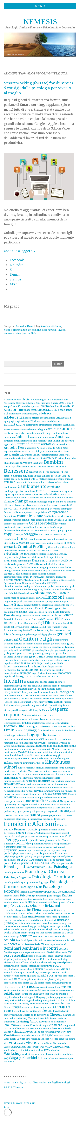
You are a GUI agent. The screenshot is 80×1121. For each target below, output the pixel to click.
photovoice (23, 840)
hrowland (26, 670)
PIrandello (9, 844)
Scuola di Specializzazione (31, 940)
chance (9, 501)
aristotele (47, 444)
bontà (32, 479)
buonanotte (22, 482)
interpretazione (12, 695)
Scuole (70, 940)
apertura (69, 441)
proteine (39, 860)
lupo (52, 739)
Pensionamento (57, 829)
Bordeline (41, 479)
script (16, 936)
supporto (38, 993)
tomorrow (55, 1018)
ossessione (50, 804)
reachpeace (59, 899)
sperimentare (54, 972)
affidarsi (44, 418)
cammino (43, 491)
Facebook (39, 612)
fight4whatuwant (29, 623)
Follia (7, 626)
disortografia (12, 573)
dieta (30, 564)
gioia (23, 647)
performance (54, 833)
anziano (60, 441)
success (51, 990)
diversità (52, 583)
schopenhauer (36, 933)
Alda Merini (54, 421)
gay (45, 634)
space (23, 972)
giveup (53, 650)
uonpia (40, 1028)
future (7, 634)
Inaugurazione (26, 676)
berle (40, 472)
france (64, 627)
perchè (20, 832)
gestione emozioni (32, 643)
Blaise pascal (10, 479)
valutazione (20, 1031)
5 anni (14, 406)
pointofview (23, 843)
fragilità (56, 627)
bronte (60, 479)
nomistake (42, 787)
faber (30, 612)
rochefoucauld (22, 923)
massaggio (68, 749)
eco (32, 593)
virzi (6, 1043)
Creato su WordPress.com (20, 1102)
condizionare (28, 520)
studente (55, 987)
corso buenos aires (38, 539)
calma (58, 482)
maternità (36, 752)
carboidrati (49, 494)
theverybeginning (13, 1015)
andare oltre (39, 433)
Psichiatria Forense (51, 863)
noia (25, 787)
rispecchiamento (20, 920)
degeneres (9, 557)
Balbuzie (14, 463)
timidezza (14, 1018)
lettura (58, 723)
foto (49, 627)
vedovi (67, 1032)
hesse (60, 663)
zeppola (69, 1058)
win (67, 1046)
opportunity (10, 804)
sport (51, 975)
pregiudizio (10, 850)
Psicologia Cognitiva (17, 877)
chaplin (51, 502)
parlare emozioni (61, 807)
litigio (51, 730)
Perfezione (41, 833)
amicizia (54, 429)
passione (18, 815)
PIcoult (65, 840)
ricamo (21, 913)
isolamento (57, 698)
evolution (9, 612)
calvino (65, 482)
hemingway (50, 663)
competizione (41, 512)
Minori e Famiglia (15, 1082)
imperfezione (39, 673)
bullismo (9, 482)
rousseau (9, 926)
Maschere (57, 749)
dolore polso (47, 586)
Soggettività (45, 966)
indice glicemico (56, 682)
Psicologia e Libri (30, 887)
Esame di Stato (13, 604)
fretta (26, 630)
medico (22, 755)
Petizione (59, 836)
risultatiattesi (36, 920)
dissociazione (39, 574)
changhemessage (38, 502)
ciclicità (68, 505)
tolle (47, 1018)
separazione (31, 952)
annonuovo (49, 437)
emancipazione (28, 598)
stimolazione (10, 983)
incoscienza (41, 682)
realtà (28, 902)
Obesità (72, 794)
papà (27, 807)
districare (52, 574)
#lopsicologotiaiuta (15, 329)
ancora (14, 433)
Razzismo (48, 899)
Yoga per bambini (23, 1058)
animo (33, 437)
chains (69, 497)
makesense (27, 743)
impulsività (9, 676)
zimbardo (9, 1061)
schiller (25, 933)
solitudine (39, 969)
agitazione (22, 421)
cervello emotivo (56, 497)
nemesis (40, 22)
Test (45, 1011)
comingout (66, 509)
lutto (58, 739)
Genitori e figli (35, 639)
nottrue (30, 791)
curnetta (56, 550)
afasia (28, 418)
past (26, 815)
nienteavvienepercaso (31, 784)
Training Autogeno (30, 1021)
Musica (23, 774)
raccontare (18, 899)
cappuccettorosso (20, 494)
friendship (43, 630)
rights (16, 917)
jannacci (8, 702)
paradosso (46, 807)
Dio (18, 567)
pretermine (49, 853)
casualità (8, 497)
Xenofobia (67, 1054)
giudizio (16, 650)
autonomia (64, 455)
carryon (60, 494)
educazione (42, 593)
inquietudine (48, 688)
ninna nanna (60, 784)
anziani (52, 441)
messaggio (55, 755)
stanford (8, 979)
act (6, 413)
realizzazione (17, 902)
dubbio (19, 593)
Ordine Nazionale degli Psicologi (50, 1082)
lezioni (65, 723)
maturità (67, 752)
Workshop (13, 1053)
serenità (42, 952)
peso (27, 836)
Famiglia (9, 615)
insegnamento (12, 692)
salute (66, 926)
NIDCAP (15, 784)
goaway (71, 650)
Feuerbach (37, 619)
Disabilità (33, 567)
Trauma (9, 1025)
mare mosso (38, 749)
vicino (67, 1035)
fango (19, 615)
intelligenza (67, 692)
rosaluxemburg (58, 923)
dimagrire (10, 567)
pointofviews (39, 844)
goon (45, 653)
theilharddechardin (59, 1011)
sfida (38, 956)
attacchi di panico (38, 451)
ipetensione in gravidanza (17, 698)
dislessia (70, 570)
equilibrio (54, 601)
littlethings (9, 735)
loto (36, 739)
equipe (63, 601)
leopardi (31, 723)
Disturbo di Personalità (34, 583)
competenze (26, 512)
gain (22, 634)
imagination (58, 670)
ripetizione (63, 917)
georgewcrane (60, 640)
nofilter (18, 787)
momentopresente (54, 768)
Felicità (68, 615)
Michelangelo (62, 758)
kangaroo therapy (26, 705)
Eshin (27, 605)
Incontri (13, 681)
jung (50, 701)
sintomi (8, 962)
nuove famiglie (24, 794)
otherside (62, 804)
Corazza (41, 534)
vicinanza (58, 1035)
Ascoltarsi (42, 448)
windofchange (11, 1050)
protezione (49, 860)
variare (60, 1032)
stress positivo (43, 987)
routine (18, 926)
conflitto (59, 519)
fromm (54, 630)
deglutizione (23, 557)
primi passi (31, 856)
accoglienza (65, 409)
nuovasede (70, 791)
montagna (70, 768)
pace (7, 807)
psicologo (51, 891)
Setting (31, 956)
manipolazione (11, 749)
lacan (44, 715)
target (47, 1000)
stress (29, 986)
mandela (52, 745)
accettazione (47, 410)
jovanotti (36, 702)
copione (68, 530)
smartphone (64, 962)
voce (38, 1043)
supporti (27, 994)
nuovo (48, 793)
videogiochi (10, 1039)
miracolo (22, 768)
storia (26, 983)
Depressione (41, 560)
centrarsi (34, 497)
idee (41, 670)
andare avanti (26, 433)
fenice (21, 619)
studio (16, 990)
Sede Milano (41, 944)
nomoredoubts (56, 787)
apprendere (10, 444)
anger (50, 433)
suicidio (9, 993)
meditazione (33, 755)
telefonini (43, 1003)
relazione (37, 906)
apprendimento (29, 444)
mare (28, 749)
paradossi (35, 807)
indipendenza (24, 686)
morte (15, 771)
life (21, 726)
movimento (64, 771)
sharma (59, 956)
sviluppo (54, 994)
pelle (53, 819)
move (54, 771)
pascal (53, 811)
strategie (8, 987)
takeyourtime (11, 1000)
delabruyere (37, 557)
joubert (27, 702)
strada (67, 983)
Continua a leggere (20, 251)
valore (7, 1031)
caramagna (36, 494)
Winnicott (30, 1050)
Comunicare (10, 516)
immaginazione (12, 673)
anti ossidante (40, 441)
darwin (53, 554)
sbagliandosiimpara (35, 929)
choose (54, 505)
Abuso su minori (15, 410)
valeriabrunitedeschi (60, 1028)
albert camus (41, 421)
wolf (43, 1050)
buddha (69, 479)
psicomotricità (66, 891)
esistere (35, 604)
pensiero (43, 829)
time (6, 1018)
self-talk (62, 944)
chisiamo (71, 502)
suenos (70, 990)
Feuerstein (48, 619)
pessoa (34, 836)
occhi (30, 797)
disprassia (26, 574)
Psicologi (48, 867)
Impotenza (64, 673)
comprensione (58, 512)
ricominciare (61, 913)
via (40, 1035)
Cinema (15, 508)
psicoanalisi (67, 863)
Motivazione (35, 771)
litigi (45, 730)
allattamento (32, 425)
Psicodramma (34, 866)
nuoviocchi (38, 794)
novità (38, 790)
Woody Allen (53, 1050)
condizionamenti (12, 520)
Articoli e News (25, 326)
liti (41, 730)
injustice (22, 689)
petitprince (48, 836)
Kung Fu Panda (40, 710)
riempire (8, 917)
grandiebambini (12, 657)
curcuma (46, 550)
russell (25, 926)
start (17, 979)
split (29, 976)
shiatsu (67, 956)
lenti (24, 723)
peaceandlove (35, 819)
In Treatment (27, 695)
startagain (25, 979)
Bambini (53, 462)
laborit (37, 715)
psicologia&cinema (14, 872)
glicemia (61, 650)
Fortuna (34, 627)
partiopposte (36, 811)
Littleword (21, 735)
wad (19, 1047)
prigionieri (18, 856)
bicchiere (17, 476)
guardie (65, 660)
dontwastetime (51, 589)
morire (7, 771)
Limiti (9, 730)
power (39, 847)
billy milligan (29, 476)
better (65, 472)
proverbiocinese (12, 863)
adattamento (15, 413)
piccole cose (37, 840)
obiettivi (10, 797)
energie (44, 601)
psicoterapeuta (11, 896)
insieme (45, 692)
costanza (13, 543)
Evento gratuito (55, 608)
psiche (25, 863)
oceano (55, 797)
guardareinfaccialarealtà (32, 660)
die (24, 564)
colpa (48, 509)
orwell (34, 804)
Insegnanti (27, 692)
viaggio (47, 1035)
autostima (28, 458)
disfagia (8, 570)
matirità (46, 752)
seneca (63, 948)
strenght (18, 987)
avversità (39, 458)
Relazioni (52, 906)
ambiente (31, 429)
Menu (40, 6)
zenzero (60, 1058)
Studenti (66, 986)
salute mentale (11, 929)
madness (66, 739)
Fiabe (59, 619)
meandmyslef (11, 755)
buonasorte (35, 482)
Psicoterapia (28, 895)
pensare (61, 819)
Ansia (60, 436)
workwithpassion (31, 1054)
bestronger (56, 472)
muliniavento (10, 774)
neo (21, 778)
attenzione (34, 329)
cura (39, 550)
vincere (21, 1038)
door (62, 589)
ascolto (51, 448)
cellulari (25, 497)
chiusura (8, 505)
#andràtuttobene (51, 326)
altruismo (58, 425)
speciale (31, 972)
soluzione (50, 969)
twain (22, 1028)
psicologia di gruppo (38, 882)
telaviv (34, 1003)
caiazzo (51, 482)
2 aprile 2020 (57, 403)
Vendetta (10, 1035)
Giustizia (26, 650)
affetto (35, 418)
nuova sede (10, 794)
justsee (67, 702)
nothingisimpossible (14, 791)
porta (55, 844)
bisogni (41, 475)
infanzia (47, 686)
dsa (6, 593)
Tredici (35, 1025)
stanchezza (69, 976)
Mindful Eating (22, 763)
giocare (46, 643)
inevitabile (37, 686)
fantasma (37, 615)
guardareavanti (68, 657)
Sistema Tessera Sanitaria (27, 962)
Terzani (30, 1011)
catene (17, 497)
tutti (6, 1028)
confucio (70, 519)
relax (26, 906)
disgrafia (47, 570)
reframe (70, 902)
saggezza (35, 926)
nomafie (32, 787)
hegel (40, 663)
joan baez (18, 702)
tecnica (60, 1000)
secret (12, 944)
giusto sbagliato (40, 650)
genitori (64, 634)
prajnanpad (59, 847)
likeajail (66, 726)
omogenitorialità (14, 801)
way (42, 1047)
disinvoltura (59, 570)
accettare (32, 409)
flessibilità (68, 623)
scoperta (67, 932)
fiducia (8, 623)
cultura (32, 550)
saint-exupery (55, 926)
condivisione (64, 516)
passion (8, 815)
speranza (41, 972)
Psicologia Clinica (44, 871)
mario (48, 749)
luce (47, 739)
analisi (7, 433)
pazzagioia (9, 819)
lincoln (18, 730)
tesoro (37, 1011)
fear (60, 615)
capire (7, 494)
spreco (58, 976)
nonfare (68, 787)
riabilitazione (10, 913)
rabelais (8, 899)
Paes (12, 807)
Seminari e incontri (40, 948)
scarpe (59, 929)
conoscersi (22, 524)
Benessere (16, 471)
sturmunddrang (36, 990)
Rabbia (67, 895)
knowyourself (24, 710)
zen (40, 1058)
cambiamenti (10, 487)
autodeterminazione (47, 455)
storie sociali (44, 983)
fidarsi (67, 619)
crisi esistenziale (19, 550)
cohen (41, 509)
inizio (15, 689)
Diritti (24, 567)
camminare (29, 491)
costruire (23, 542)
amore (68, 428)
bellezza (46, 466)
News (7, 784)
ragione (28, 899)
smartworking (12, 333)
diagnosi (18, 564)
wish (38, 1050)
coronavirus (49, 329)
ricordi (71, 913)
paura (35, 815)
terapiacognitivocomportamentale (39, 1007)
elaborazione (11, 597)
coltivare (55, 509)
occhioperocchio (42, 797)
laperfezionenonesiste (15, 719)
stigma (60, 979)
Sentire (8, 952)
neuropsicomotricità (38, 780)
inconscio (53, 676)
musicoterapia (35, 774)
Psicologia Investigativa (32, 892)
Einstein (63, 593)
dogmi (29, 586)
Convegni (58, 527)
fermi (28, 619)
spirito (23, 976)
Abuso (70, 406)
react (68, 899)
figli (41, 623)
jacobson (68, 698)
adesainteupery (30, 413)
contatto (61, 524)
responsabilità (50, 910)
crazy (33, 543)
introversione (51, 695)
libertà (9, 726)
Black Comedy (62, 476)
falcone (48, 612)
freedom (8, 630)
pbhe (18, 819)
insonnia (53, 692)
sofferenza (33, 966)
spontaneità (39, 975)
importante (52, 673)
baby (67, 458)
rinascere (52, 917)
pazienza (67, 815)
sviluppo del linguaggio (36, 997)
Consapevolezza (43, 523)
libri (16, 726)
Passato (63, 811)
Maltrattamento (19, 746)
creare (39, 543)
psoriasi (41, 896)
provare (67, 860)
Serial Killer (54, 952)
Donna (7, 589)
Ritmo (47, 920)
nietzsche (48, 784)
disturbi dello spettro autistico (44, 580)
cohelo (33, 509)
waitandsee (28, 1047)
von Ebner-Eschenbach (54, 1043)
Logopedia (37, 734)
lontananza (54, 735)
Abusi (63, 406)
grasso (24, 657)
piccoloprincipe (53, 840)
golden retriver (24, 653)
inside (37, 692)
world (44, 1054)
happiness (9, 663)
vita (12, 1042)
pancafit (20, 807)
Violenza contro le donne (62, 1039)
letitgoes (40, 723)
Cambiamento (32, 486)
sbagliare (51, 929)
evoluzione (20, 611)
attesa (7, 454)
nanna (46, 774)
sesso (7, 955)
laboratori (28, 715)
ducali (26, 593)
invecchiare (65, 695)
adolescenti (47, 413)
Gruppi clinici (53, 657)
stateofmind (38, 979)
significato (29, 959)
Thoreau (56, 1014)
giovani (8, 650)
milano (8, 762)
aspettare (9, 451)
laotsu (51, 715)
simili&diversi (42, 959)
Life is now (56, 726)
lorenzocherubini (13, 739)
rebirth (51, 902)
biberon (8, 476)
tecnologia (24, 1003)
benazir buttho (58, 466)
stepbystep (50, 979)
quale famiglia (53, 896)
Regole (9, 906)
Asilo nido (62, 447)
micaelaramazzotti (44, 758)
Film (48, 623)
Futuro (16, 634)
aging (7, 421)
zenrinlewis (50, 1058)
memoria (44, 755)
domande (60, 586)
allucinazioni (45, 425)
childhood (61, 502)
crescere (69, 543)
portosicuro (64, 844)
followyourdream (20, 627)
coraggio (30, 534)
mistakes (32, 768)
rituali (53, 920)
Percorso (30, 833)
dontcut (15, 589)
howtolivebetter (12, 670)
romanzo (35, 923)
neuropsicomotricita (14, 781)
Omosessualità (35, 801)
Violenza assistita (40, 1039)
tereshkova (19, 1011)
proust (59, 860)
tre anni (27, 1025)
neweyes (70, 781)
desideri (56, 561)
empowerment (31, 601)
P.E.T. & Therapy (13, 1087)
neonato (28, 777)
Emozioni (54, 597)
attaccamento (21, 451)
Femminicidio (11, 619)
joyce (44, 702)
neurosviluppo (58, 781)
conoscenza (10, 524)
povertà (31, 847)
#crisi (26, 399)
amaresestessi (18, 429)
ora (18, 804)
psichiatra (35, 863)
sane (21, 929)
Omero (63, 797)
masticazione (10, 752)
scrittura (26, 936)
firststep (57, 623)
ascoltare (31, 448)
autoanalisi (31, 455)
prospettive (25, 859)
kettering (58, 705)
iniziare (7, 689)
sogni (57, 965)
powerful (47, 847)
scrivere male (58, 936)
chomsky (45, 505)
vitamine (21, 1043)
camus (54, 491)
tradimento (9, 1022)
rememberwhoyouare (15, 910)
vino (28, 1039)
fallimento (65, 612)
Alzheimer (69, 424)
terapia (17, 1007)
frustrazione (65, 630)
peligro (46, 819)
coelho (26, 508)
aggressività (63, 417)
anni (40, 437)
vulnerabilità (10, 1047)
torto (64, 1018)
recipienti (60, 902)
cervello (44, 497)
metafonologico (12, 758)
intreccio (39, 695)
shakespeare (48, 956)
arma (57, 444)
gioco (71, 643)
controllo (47, 527)
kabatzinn (10, 705)
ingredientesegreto (62, 686)
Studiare (8, 990)
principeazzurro (45, 856)
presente (37, 853)
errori (70, 601)
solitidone (27, 969)
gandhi (38, 634)
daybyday (62, 554)
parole (26, 811)
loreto (25, 739)
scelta (7, 932)
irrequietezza (38, 698)
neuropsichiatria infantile (47, 778)
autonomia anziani (13, 458)
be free (37, 466)
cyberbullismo (13, 553)
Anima (56, 433)
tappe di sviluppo (35, 1000)
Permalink (29, 333)
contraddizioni (12, 527)
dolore (37, 586)
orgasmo (25, 804)
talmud (21, 1000)
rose (69, 923)
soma (59, 969)
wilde (62, 1047)
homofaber (41, 666)
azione (61, 458)
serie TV (66, 952)
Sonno (66, 969)
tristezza (56, 1025)
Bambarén (38, 463)
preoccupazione (52, 850)
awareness (50, 458)
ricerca (40, 913)
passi (72, 811)
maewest (8, 743)
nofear (9, 787)
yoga (7, 1058)
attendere (52, 451)
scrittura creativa (42, 936)
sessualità (19, 955)
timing (23, 1018)
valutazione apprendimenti (42, 1032)
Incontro (29, 681)
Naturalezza (11, 777)
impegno (25, 673)
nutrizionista (59, 793)
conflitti (49, 520)
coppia (10, 534)
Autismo (18, 454)
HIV (31, 666)
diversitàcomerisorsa (15, 586)
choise (36, 505)
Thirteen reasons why (36, 1014)
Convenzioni (10, 530)
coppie (19, 534)
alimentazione (14, 424)
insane (59, 689)
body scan (23, 479)
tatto (53, 1000)
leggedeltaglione (13, 723)
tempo (65, 1003)
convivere (35, 530)
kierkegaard (10, 710)
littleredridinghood (65, 730)
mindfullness (37, 763)
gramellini (61, 653)
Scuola (9, 940)
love (41, 739)
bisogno (50, 476)
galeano (29, 634)
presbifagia (10, 853)
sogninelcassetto (13, 969)
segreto (54, 944)
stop (20, 983)
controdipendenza (31, 527)
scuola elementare (56, 940)
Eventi (39, 608)
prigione (8, 856)
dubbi (12, 593)
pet (40, 836)
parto (47, 811)
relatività (19, 906)
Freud (33, 630)
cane (60, 491)
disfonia (17, 570)
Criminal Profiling (33, 547)
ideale (34, 669)
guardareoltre (53, 660)
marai (22, 749)
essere (17, 608)
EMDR (40, 597)
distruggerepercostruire (17, 577)
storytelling (58, 983)
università (31, 1028)
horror (58, 666)
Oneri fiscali (53, 801)
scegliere (68, 929)
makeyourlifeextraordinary (48, 743)
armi (62, 444)
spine (16, 976)
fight (16, 623)
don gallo (70, 586)
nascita (54, 774)
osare (41, 804)
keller (49, 705)
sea (5, 944)
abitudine (54, 406)
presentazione (24, 853)
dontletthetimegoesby (31, 589)
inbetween (42, 676)
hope (51, 666)
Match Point (24, 752)
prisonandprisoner (64, 856)
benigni (33, 472)
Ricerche (49, 913)
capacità (68, 491)
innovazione (34, 689)
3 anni (68, 403)
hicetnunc (11, 666)
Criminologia (55, 547)
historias (22, 666)
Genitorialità (11, 639)
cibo (61, 505)
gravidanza (37, 656)
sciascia (57, 933)
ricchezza (31, 913)
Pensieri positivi (26, 829)
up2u (47, 1028)
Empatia (18, 601)
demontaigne (24, 561)
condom (40, 520)
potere (22, 846)
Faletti (56, 612)
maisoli (17, 743)
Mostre (23, 771)
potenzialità (11, 846)
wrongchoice (54, 1054)
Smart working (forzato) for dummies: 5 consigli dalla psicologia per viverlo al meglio (39, 88)
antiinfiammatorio (23, 441)
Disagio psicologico (48, 567)
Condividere (50, 516)
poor (48, 844)
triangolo (45, 1025)
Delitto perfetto (52, 557)
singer (66, 959)
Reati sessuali (40, 902)
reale (7, 902)
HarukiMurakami (25, 663)
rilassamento (29, 916)
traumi (18, 1025)
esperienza (46, 605)
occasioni (21, 797)
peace (25, 819)
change (21, 501)
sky (54, 962)
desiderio (66, 560)
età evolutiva (27, 608)
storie (33, 982)
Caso (67, 494)
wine (22, 1050)
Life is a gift (30, 726)
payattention (55, 815)
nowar (45, 791)
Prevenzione (61, 853)
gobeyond (10, 653)
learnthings (56, 719)
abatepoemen (33, 406)
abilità (45, 406)
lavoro (61, 329)
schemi (16, 932)
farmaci (46, 615)
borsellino (51, 479)
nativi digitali (66, 774)
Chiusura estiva (22, 505)
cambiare (53, 487)
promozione (10, 860)
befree (29, 466)
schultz (48, 933)
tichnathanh (69, 1015)
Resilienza (35, 910)
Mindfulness (57, 762)
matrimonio (56, 752)
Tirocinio (32, 1018)
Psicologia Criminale (53, 877)
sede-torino (26, 944)
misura (40, 768)
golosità (37, 653)
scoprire (8, 936)
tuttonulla (14, 1028)
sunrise (19, 994)
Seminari (12, 948)
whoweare (51, 1046)
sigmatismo (17, 959)
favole (54, 615)
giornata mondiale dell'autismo (59, 647)
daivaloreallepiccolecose (36, 554)
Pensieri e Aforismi (30, 824)
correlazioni (10, 539)
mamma (31, 746)
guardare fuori (11, 660)
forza (42, 626)
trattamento (60, 1022)
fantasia (27, 615)
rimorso (42, 917)
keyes (66, 705)
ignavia (47, 670)
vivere (31, 1043)
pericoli (65, 833)
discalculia (65, 567)
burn (43, 482)
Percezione (10, 833)
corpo (62, 534)
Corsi (22, 538)
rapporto (38, 899)
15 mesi (22, 406)
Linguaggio (31, 730)
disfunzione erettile (32, 570)
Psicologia (63, 867)
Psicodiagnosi (14, 867)
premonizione (37, 850)
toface (41, 1018)
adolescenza (14, 417)
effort (54, 593)
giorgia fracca (34, 647)
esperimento (58, 605)
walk (36, 1047)
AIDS (31, 421)
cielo (6, 509)
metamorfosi (28, 758)
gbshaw (52, 634)
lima (73, 726)
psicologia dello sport (15, 882)
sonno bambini (11, 972)
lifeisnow (44, 726)
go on (52, 653)
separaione (18, 952)
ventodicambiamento (27, 1035)
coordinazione (47, 530)
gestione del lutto (13, 643)
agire (13, 421)
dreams (70, 589)
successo (61, 990)
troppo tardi (69, 1025)
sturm (23, 990)
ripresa (7, 920)
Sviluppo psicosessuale (62, 997)
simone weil (56, 959)
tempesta (54, 1003)
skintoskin (46, 962)
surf (46, 994)
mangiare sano (67, 745)
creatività (48, 543)
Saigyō (44, 926)
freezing (17, 630)
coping (59, 530)
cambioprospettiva (13, 491)
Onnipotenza (67, 801)
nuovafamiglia (56, 791)
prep (64, 850)
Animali (22, 437)
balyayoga (26, 462)
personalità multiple (14, 836)
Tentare (8, 1007)
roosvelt (45, 923)
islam (48, 698)
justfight (58, 702)
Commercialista (12, 512)
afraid (52, 418)
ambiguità (41, 429)
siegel (7, 959)
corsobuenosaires (57, 539)
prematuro (23, 850)
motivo (46, 771)
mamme (41, 745)
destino (8, 564)
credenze (58, 543)
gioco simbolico (12, 647)
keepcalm (41, 705)
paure (45, 815)
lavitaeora (33, 719)
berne (46, 472)
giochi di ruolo (58, 643)
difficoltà (39, 564)
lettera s (50, 723)
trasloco (48, 1022)
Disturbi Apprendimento (43, 577)
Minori (10, 767)
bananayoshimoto (15, 466)
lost (31, 739)
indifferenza (10, 686)
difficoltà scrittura (54, 564)
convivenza (23, 530)
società (23, 966)
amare (7, 429)
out (69, 804)
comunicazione (30, 516)
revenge (62, 910)
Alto (6, 1107)
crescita (10, 547)
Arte (67, 444)
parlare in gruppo (13, 811)
